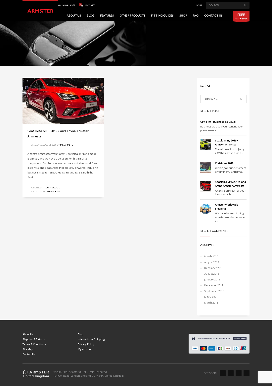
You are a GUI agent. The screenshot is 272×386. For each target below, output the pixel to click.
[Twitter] (231, 373)
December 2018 (213, 268)
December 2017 (213, 285)
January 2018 (212, 279)
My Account (85, 349)
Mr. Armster (67, 144)
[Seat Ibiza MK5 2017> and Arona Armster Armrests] (63, 101)
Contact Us (29, 354)
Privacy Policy (86, 344)
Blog (80, 334)
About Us (28, 334)
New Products (52, 187)
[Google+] (239, 373)
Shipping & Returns (34, 339)
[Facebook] (223, 373)
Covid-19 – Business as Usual (218, 121)
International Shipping (91, 339)
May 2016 (210, 297)
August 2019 (211, 262)
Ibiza (57, 191)
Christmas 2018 (224, 163)
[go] (246, 5)
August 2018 (211, 273)
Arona (50, 191)
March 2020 (211, 256)
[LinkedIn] (246, 373)
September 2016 (214, 291)
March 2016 (211, 302)
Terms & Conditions (34, 344)
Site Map (28, 349)
